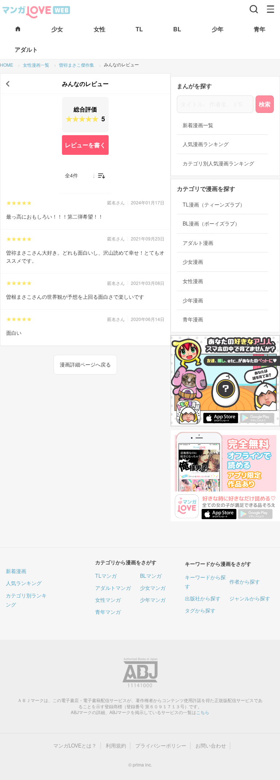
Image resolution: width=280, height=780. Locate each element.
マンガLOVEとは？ (75, 745)
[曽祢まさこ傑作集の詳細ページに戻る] (7, 84)
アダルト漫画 (198, 242)
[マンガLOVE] (36, 11)
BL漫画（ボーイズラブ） (211, 223)
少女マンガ (153, 587)
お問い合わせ (210, 745)
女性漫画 (193, 281)
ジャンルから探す (249, 598)
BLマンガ (151, 575)
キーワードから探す (205, 581)
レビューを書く (85, 145)
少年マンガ (153, 599)
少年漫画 (193, 300)
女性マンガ (108, 599)
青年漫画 (193, 319)
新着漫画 (16, 571)
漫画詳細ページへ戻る (85, 364)
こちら (202, 712)
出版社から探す (203, 598)
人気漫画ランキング (206, 144)
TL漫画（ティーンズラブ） (214, 204)
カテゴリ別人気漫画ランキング (218, 163)
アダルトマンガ (113, 587)
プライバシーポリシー (160, 745)
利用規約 (116, 745)
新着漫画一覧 (198, 125)
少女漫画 (193, 261)
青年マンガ (108, 611)
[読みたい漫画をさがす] (253, 9)
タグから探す (200, 610)
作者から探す (244, 581)
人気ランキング (24, 583)
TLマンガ (106, 575)
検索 (265, 104)
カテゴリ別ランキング (26, 600)
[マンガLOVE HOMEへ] (18, 29)
